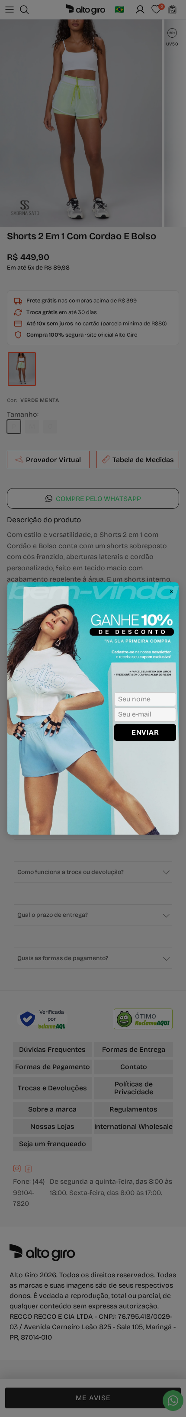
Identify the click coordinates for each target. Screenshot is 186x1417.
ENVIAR (145, 732)
